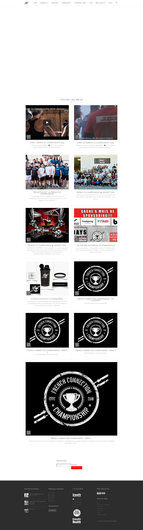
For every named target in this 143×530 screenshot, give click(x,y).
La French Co (44, 2)
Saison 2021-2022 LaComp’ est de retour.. (37, 502)
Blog (91, 2)
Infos (110, 2)
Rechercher (74, 465)
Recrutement (100, 508)
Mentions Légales (101, 514)
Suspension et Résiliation (103, 505)
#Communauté (66, 2)
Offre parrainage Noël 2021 (36, 494)
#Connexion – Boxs (80, 2)
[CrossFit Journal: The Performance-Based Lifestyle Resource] (78, 503)
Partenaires (100, 510)
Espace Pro (100, 506)
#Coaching (55, 2)
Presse (99, 512)
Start (35, 2)
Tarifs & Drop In (100, 2)
